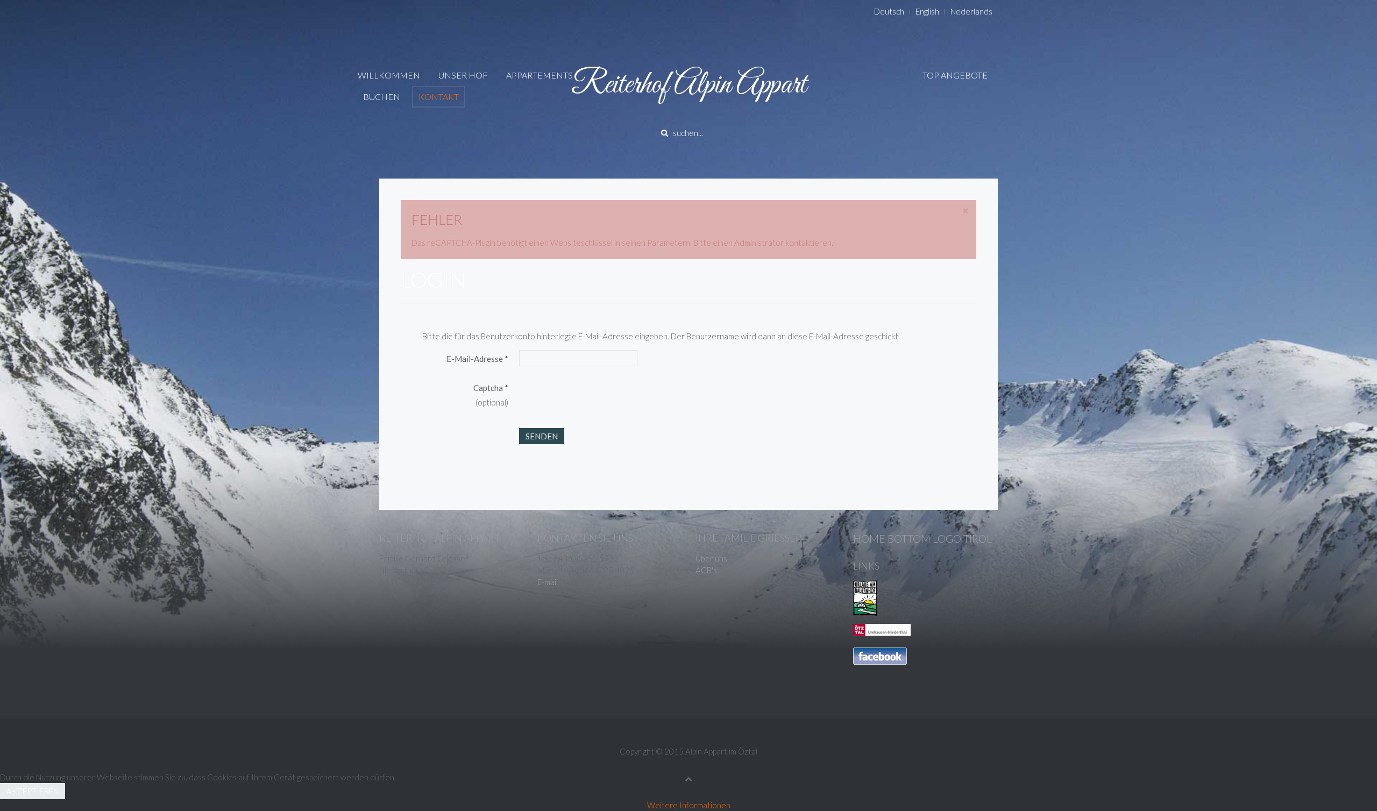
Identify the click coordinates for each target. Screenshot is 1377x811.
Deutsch (889, 11)
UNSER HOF (463, 75)
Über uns (711, 558)
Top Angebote (955, 75)
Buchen (381, 96)
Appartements (539, 75)
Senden (542, 436)
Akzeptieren (32, 791)
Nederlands (971, 11)
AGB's (706, 570)
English (927, 11)
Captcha (490, 388)
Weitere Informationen (688, 805)
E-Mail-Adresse (477, 359)
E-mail (547, 582)
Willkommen (389, 75)
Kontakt (438, 96)
